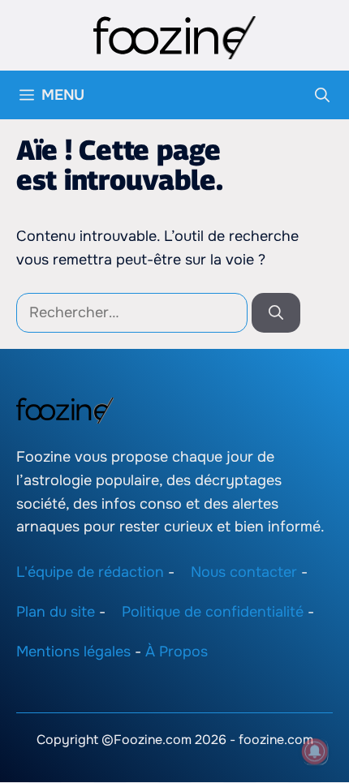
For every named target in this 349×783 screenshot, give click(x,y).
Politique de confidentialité (213, 612)
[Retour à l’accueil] (174, 36)
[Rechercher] (276, 313)
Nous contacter (244, 573)
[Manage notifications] (315, 751)
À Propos (176, 651)
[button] (322, 95)
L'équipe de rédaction (90, 573)
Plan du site (55, 612)
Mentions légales (73, 651)
